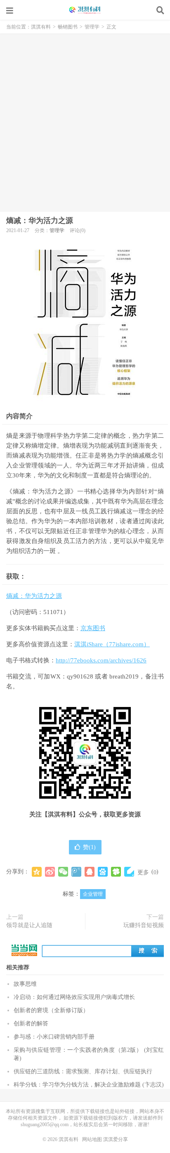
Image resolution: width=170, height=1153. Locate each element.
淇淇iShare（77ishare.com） (112, 644)
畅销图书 (68, 27)
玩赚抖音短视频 (143, 925)
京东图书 (92, 628)
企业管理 (93, 894)
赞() (89, 847)
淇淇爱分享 (115, 1139)
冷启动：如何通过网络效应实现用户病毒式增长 (74, 997)
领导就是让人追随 (29, 925)
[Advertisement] (85, 123)
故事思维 (25, 984)
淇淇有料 (85, 10)
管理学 (92, 27)
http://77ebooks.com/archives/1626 (101, 660)
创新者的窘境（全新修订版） (51, 1010)
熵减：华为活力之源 (39, 220)
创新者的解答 (31, 1023)
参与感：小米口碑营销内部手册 (54, 1037)
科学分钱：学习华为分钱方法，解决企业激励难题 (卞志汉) (89, 1085)
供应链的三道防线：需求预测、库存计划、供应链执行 (83, 1071)
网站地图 (92, 1139)
